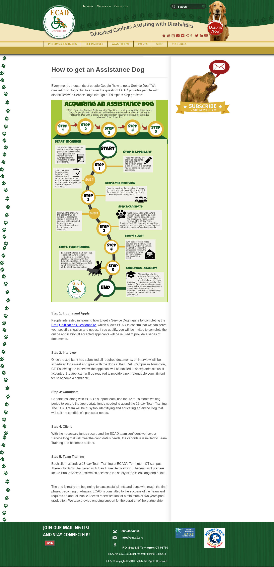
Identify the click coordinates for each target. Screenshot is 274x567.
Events (143, 44)
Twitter (197, 35)
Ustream (187, 35)
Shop (169, 35)
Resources (179, 44)
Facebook (192, 35)
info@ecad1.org (132, 537)
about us (87, 6)
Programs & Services (62, 44)
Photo (178, 35)
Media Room (104, 6)
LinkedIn (201, 35)
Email (206, 35)
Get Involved (94, 44)
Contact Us (121, 6)
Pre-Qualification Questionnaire (73, 325)
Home (164, 35)
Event (173, 35)
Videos (183, 35)
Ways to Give (120, 44)
